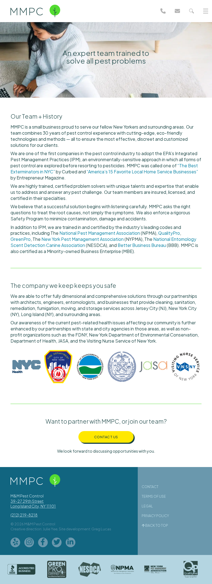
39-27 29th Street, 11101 (33, 504)
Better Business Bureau (142, 245)
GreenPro (20, 239)
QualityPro (169, 233)
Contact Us (106, 437)
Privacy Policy (155, 515)
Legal (147, 506)
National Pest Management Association (99, 233)
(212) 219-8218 (24, 514)
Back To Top (156, 525)
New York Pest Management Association (82, 239)
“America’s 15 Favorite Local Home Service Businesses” (142, 171)
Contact (150, 486)
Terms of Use (154, 496)
